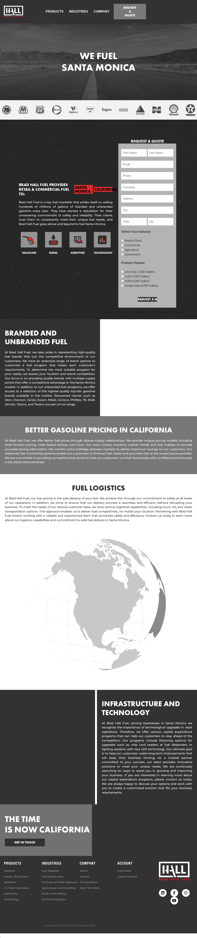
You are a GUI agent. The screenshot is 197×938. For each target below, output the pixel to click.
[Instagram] (186, 893)
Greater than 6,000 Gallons (141, 285)
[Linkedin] (163, 893)
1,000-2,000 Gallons (137, 276)
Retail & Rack (133, 240)
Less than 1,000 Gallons (139, 271)
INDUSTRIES (51, 863)
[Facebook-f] (174, 893)
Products (54, 11)
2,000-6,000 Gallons (137, 281)
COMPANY (101, 11)
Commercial (132, 245)
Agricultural (131, 249)
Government (132, 254)
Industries (78, 11)
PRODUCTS (12, 863)
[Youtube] (174, 900)
